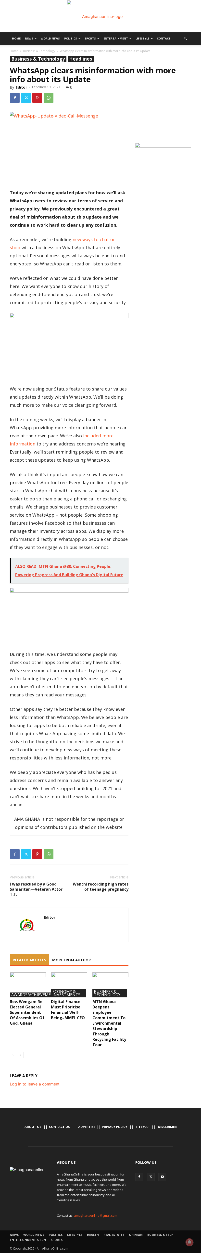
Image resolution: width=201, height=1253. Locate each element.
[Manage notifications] (189, 1242)
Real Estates (113, 1235)
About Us (33, 1126)
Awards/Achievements (35, 994)
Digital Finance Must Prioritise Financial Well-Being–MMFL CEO (68, 1009)
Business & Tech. (161, 1235)
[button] (185, 38)
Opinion (136, 1235)
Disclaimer (167, 1126)
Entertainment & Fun (28, 1240)
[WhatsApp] (48, 98)
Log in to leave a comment (35, 1084)
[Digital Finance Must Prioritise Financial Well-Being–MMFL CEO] (69, 984)
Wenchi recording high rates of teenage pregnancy (100, 887)
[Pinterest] (37, 98)
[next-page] (21, 1055)
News (29, 38)
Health (93, 1235)
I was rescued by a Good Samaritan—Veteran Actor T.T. (36, 889)
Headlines (80, 59)
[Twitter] (26, 98)
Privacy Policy (114, 1126)
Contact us (59, 1126)
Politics (70, 38)
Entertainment (115, 38)
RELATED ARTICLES (29, 959)
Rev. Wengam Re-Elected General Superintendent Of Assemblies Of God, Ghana (27, 1012)
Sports (90, 38)
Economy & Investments (66, 993)
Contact (164, 38)
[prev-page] (13, 1055)
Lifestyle (142, 38)
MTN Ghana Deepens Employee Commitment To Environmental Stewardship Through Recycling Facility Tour (109, 1023)
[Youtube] (162, 1177)
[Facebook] (15, 98)
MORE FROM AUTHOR (71, 959)
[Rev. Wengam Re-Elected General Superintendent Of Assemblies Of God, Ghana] (28, 984)
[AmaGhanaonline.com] (100, 16)
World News (50, 38)
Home (16, 38)
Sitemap (143, 1126)
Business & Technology (39, 51)
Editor (21, 87)
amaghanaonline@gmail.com (95, 1215)
